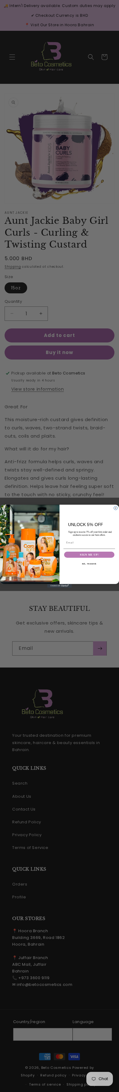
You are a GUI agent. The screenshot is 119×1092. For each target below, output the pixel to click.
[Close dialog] (115, 508)
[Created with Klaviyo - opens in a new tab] (59, 586)
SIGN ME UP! (89, 555)
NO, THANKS (89, 564)
